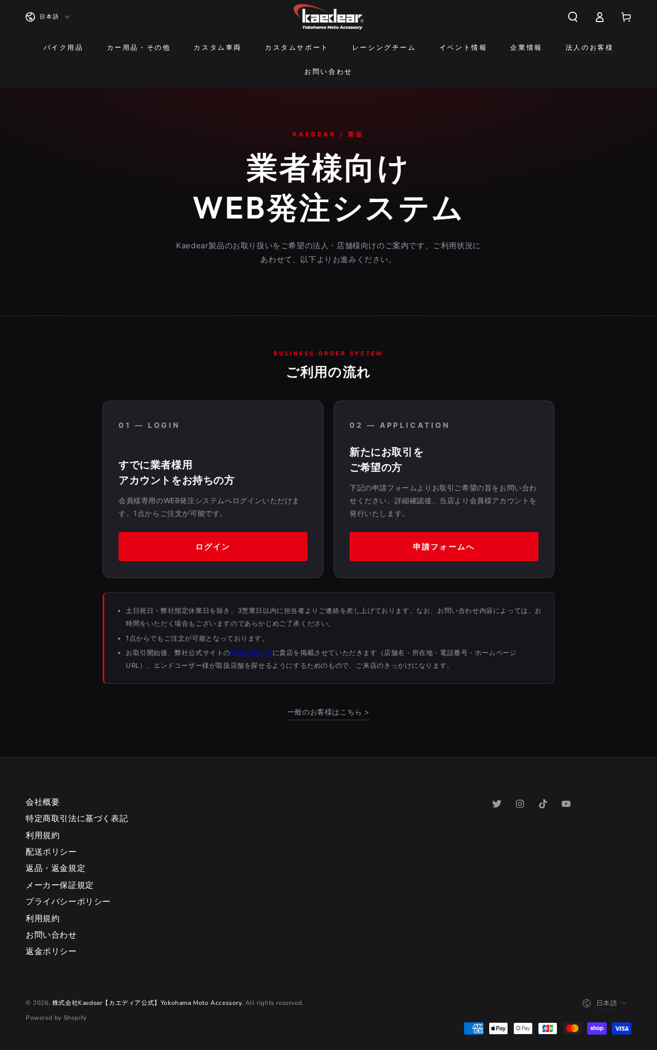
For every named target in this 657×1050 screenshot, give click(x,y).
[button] (572, 17)
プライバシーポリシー (68, 901)
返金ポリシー (51, 951)
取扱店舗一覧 (251, 652)
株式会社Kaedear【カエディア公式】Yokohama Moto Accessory (147, 1003)
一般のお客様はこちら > (328, 711)
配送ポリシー (51, 852)
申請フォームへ (444, 546)
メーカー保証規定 (60, 885)
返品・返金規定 (55, 868)
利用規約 (43, 835)
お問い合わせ (51, 935)
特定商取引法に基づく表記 (77, 818)
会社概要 (43, 802)
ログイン (213, 546)
